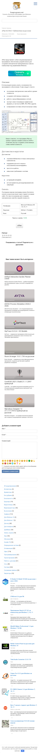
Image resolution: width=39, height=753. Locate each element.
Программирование (10, 554)
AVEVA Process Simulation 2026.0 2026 (18, 305)
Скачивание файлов (10, 570)
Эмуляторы (7, 573)
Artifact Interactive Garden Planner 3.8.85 (18, 278)
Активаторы (8, 489)
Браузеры (7, 501)
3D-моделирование (10, 486)
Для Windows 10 (9, 517)
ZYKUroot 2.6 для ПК (17, 596)
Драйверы (7, 530)
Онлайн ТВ (7, 542)
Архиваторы (8, 492)
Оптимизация (8, 548)
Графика (6, 514)
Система (6, 567)
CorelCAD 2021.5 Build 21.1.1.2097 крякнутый (18, 383)
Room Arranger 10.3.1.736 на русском (19, 356)
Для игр (6, 523)
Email (4, 435)
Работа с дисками (10, 561)
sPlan (19, 225)
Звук (5, 536)
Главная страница (6, 28)
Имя (3, 428)
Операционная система (11, 545)
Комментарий (6, 441)
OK (22, 750)
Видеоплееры (8, 505)
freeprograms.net (16, 12)
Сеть (5, 564)
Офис (5, 551)
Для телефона (8, 526)
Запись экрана (8, 533)
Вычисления (8, 511)
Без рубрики (8, 495)
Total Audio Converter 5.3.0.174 (20, 659)
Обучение (7, 539)
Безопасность (8, 498)
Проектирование (21, 34)
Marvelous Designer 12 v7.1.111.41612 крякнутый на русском (16, 411)
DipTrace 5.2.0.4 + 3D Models (16, 331)
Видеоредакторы (9, 508)
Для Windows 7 (9, 520)
